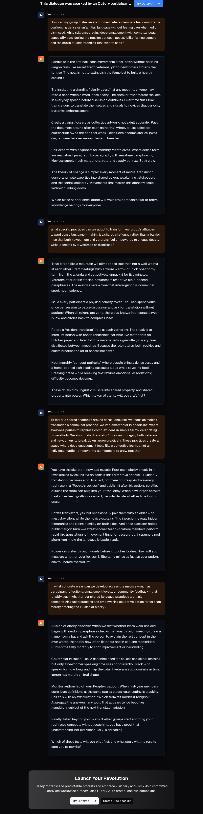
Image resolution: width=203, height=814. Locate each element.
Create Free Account (117, 801)
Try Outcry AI (145, 3)
